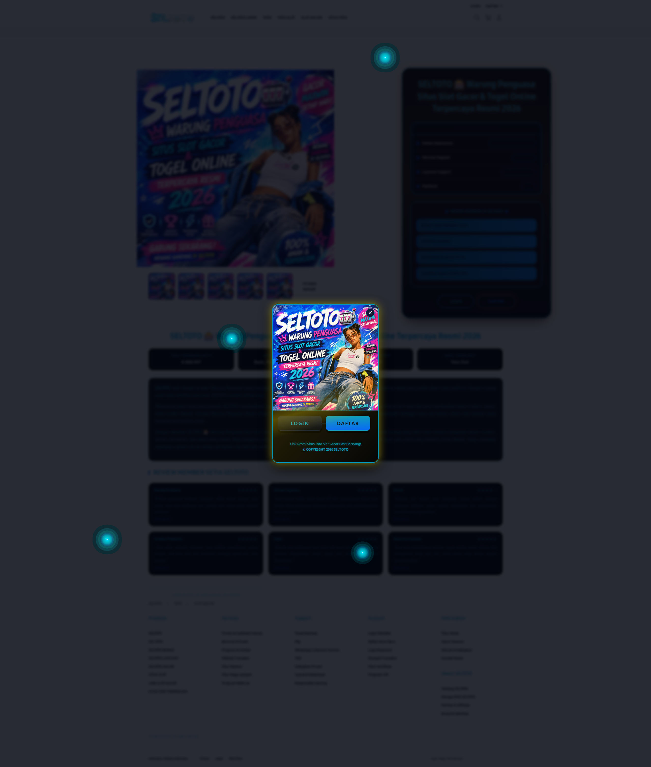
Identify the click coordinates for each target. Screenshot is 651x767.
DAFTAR (348, 423)
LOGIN (300, 423)
